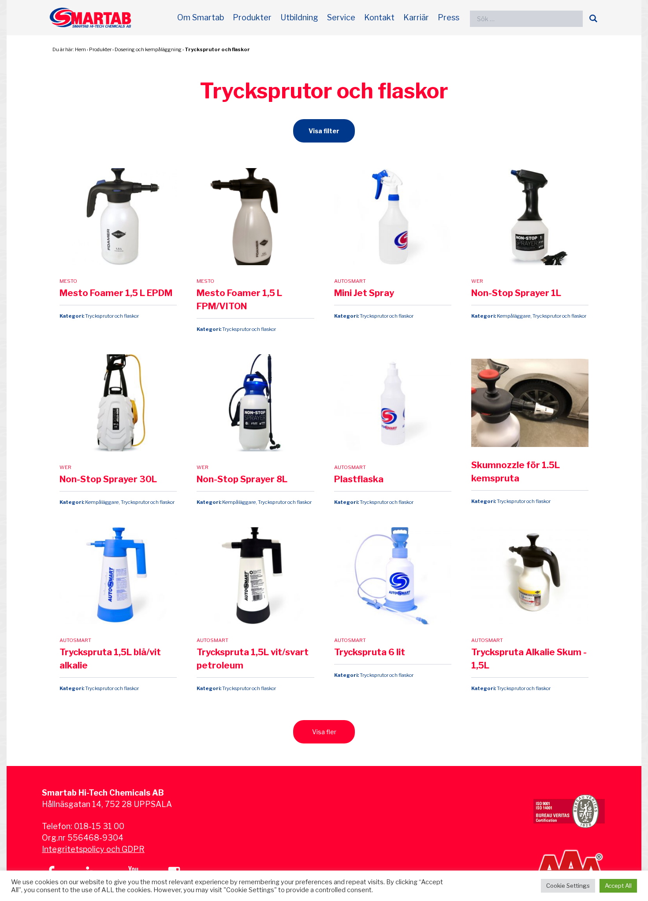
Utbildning (299, 17)
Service (341, 17)
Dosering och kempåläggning (148, 49)
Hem (80, 49)
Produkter (252, 17)
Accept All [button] (618, 885)
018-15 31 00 (99, 826)
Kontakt (379, 17)
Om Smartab (200, 17)
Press (448, 17)
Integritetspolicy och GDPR (93, 849)
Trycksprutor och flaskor (217, 49)
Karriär (416, 17)
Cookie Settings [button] (568, 885)
